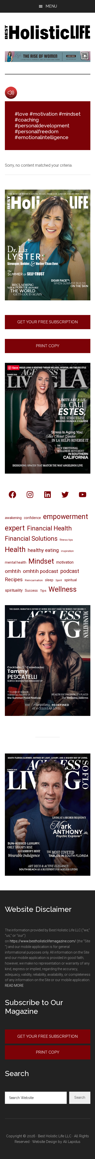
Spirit (59, 580)
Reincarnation (34, 580)
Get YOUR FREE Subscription (47, 1036)
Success (31, 590)
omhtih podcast (40, 571)
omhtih (13, 571)
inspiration (67, 551)
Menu (51, 6)
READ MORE (14, 985)
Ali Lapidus (71, 1142)
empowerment (65, 516)
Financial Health (49, 528)
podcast (69, 571)
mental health (15, 562)
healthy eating (43, 550)
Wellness (62, 589)
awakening (13, 518)
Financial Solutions (31, 538)
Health (15, 549)
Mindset (41, 561)
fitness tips (66, 539)
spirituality (14, 590)
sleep (49, 580)
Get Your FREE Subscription (47, 322)
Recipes (14, 579)
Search (79, 1097)
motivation (65, 562)
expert (15, 528)
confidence (32, 518)
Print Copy (47, 346)
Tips (43, 590)
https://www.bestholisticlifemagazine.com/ (43, 941)
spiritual (70, 580)
